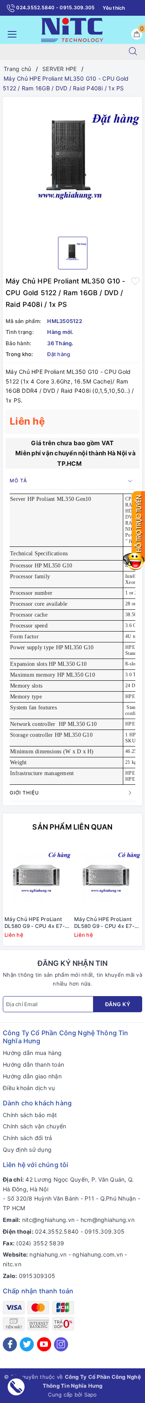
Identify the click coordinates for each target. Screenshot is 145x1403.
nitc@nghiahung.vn (48, 1219)
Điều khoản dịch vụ (29, 1087)
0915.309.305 (104, 1231)
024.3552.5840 (57, 1231)
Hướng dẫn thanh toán (33, 1064)
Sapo (90, 1394)
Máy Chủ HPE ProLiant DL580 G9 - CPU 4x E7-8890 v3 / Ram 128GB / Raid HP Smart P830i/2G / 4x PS (106, 923)
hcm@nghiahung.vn (108, 1219)
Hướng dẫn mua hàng (32, 1052)
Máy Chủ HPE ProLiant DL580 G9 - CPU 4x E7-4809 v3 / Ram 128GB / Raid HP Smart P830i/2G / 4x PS (36, 923)
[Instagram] (61, 1344)
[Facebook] (10, 1344)
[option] (72, 164)
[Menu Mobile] (10, 33)
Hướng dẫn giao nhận (32, 1076)
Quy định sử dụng (27, 1149)
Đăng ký (117, 1004)
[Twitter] (27, 1344)
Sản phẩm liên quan (72, 827)
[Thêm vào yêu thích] (135, 280)
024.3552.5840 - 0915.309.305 (55, 7)
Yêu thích (114, 8)
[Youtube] (44, 1344)
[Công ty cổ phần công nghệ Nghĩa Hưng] (72, 29)
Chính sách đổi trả (27, 1137)
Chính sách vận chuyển (34, 1126)
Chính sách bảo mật (30, 1114)
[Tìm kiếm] (133, 52)
